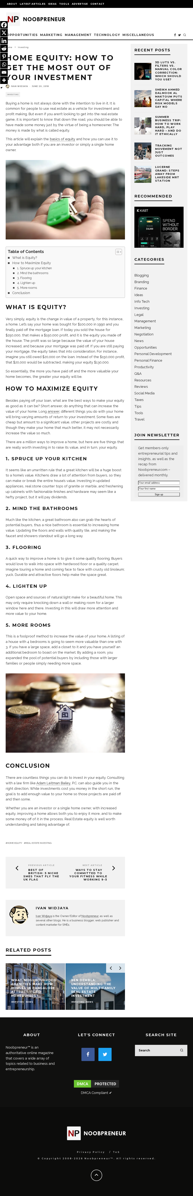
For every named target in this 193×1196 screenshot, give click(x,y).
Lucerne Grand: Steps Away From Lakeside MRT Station (167, 173)
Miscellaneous (138, 35)
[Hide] (1, 87)
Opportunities (22, 35)
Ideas (52, 3)
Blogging (141, 275)
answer (53, 411)
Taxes (139, 400)
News (139, 341)
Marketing (51, 35)
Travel (139, 419)
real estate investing (38, 843)
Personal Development (153, 354)
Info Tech (141, 301)
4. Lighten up (26, 283)
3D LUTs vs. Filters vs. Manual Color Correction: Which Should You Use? (168, 71)
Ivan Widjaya (19, 86)
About (12, 3)
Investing (13, 94)
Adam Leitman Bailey (53, 783)
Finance (140, 288)
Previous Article (41, 865)
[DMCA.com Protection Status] (96, 1087)
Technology (107, 35)
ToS (116, 1152)
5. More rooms (27, 288)
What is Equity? (24, 258)
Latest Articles (32, 3)
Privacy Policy (91, 1152)
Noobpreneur (89, 916)
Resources (142, 380)
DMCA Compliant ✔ (96, 1093)
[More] (4, 80)
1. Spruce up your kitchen (34, 268)
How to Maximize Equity (31, 263)
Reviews (141, 387)
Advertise (80, 3)
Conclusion (21, 293)
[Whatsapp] (4, 64)
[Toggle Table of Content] (117, 252)
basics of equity (62, 139)
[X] (4, 33)
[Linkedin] (4, 41)
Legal (138, 315)
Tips (137, 406)
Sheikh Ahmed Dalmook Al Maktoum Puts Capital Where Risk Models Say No (168, 98)
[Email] (4, 72)
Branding (141, 282)
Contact (97, 3)
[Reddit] (4, 49)
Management (78, 35)
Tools (64, 3)
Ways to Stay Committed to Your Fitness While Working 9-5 (88, 874)
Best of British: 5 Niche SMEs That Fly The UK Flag (41, 874)
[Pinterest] (4, 56)
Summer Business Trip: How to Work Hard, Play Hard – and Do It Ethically (168, 125)
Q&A (138, 374)
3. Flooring (24, 278)
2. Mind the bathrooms (32, 273)
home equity (14, 843)
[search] (181, 1050)
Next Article (92, 865)
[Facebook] (4, 25)
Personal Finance (148, 360)
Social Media (144, 393)
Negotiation (143, 334)
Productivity (144, 367)
